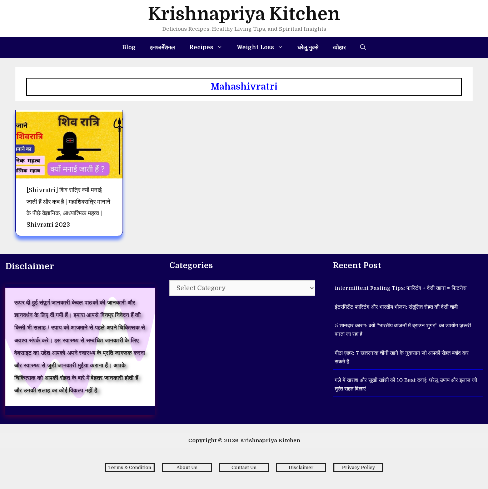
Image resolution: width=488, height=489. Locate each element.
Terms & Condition (129, 467)
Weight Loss (255, 47)
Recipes (201, 47)
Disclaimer (301, 467)
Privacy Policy (358, 467)
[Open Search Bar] (363, 47)
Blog (129, 47)
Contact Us (244, 467)
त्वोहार (339, 47)
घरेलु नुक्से (308, 47)
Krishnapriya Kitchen (244, 14)
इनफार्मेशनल (162, 47)
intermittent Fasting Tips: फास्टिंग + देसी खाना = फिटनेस (401, 288)
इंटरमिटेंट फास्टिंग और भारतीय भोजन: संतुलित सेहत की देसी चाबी (396, 307)
